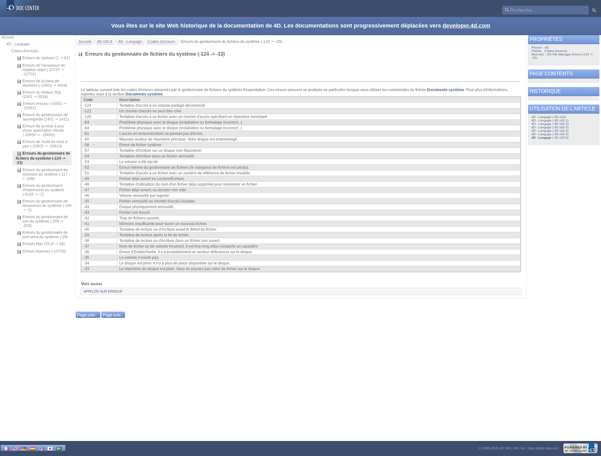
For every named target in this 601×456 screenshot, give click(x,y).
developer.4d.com (466, 26)
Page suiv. (112, 315)
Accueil (8, 37)
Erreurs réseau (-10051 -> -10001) (45, 105)
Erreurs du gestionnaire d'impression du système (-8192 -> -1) (43, 190)
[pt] (58, 448)
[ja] (50, 448)
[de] (23, 448)
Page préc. (87, 315)
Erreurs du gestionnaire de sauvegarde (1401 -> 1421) (46, 117)
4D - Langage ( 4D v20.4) (550, 130)
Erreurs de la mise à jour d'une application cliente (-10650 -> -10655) (43, 130)
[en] (15, 448)
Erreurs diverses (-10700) (44, 251)
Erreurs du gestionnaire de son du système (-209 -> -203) (45, 221)
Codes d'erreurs (24, 51)
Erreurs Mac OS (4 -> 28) (44, 244)
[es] (32, 448)
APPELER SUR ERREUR (103, 291)
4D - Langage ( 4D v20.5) (550, 134)
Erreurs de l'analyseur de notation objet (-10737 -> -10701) (44, 69)
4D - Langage (18, 44)
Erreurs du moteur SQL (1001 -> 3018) (42, 94)
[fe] (41, 448)
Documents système (445, 90)
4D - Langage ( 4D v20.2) (550, 124)
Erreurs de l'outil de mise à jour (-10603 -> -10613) (45, 144)
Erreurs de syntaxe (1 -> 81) (46, 58)
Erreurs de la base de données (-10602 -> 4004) (45, 83)
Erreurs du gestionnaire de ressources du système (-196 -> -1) (47, 205)
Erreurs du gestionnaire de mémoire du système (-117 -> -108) (46, 174)
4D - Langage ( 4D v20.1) (550, 120)
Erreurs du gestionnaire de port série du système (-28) (45, 234)
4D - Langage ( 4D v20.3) (550, 127)
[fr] (6, 448)
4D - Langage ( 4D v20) (549, 117)
